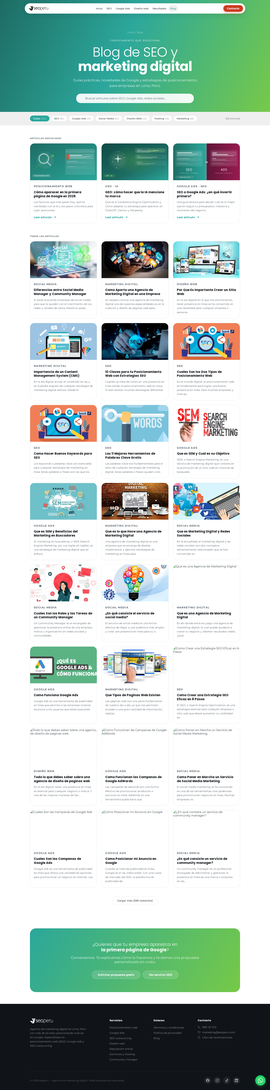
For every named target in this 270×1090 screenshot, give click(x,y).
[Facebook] (207, 1080)
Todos (39, 118)
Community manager (123, 1059)
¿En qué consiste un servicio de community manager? (202, 861)
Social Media (109, 118)
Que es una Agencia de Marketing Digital (204, 615)
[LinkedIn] (236, 1080)
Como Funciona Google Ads (56, 695)
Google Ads (123, 8)
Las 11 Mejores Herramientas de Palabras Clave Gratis (130, 455)
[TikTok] (227, 1080)
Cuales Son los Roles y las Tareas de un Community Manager (63, 615)
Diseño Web (137, 118)
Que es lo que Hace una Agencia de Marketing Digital (133, 533)
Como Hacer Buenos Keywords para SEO (63, 455)
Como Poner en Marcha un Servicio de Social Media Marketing (205, 779)
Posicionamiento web (123, 1027)
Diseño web (141, 8)
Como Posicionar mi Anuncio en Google (130, 861)
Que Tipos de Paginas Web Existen (132, 695)
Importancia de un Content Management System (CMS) (56, 374)
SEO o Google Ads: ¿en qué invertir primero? (204, 194)
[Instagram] (217, 1080)
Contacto (233, 8)
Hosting (161, 118)
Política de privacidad (167, 1032)
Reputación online (121, 1048)
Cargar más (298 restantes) (135, 900)
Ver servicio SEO (160, 974)
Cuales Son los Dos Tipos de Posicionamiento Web (199, 374)
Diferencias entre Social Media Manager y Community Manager (60, 292)
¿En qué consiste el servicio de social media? (129, 615)
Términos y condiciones (169, 1027)
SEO (109, 8)
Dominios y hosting (122, 1054)
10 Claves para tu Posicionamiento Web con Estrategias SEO (133, 374)
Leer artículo (43, 217)
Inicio (99, 8)
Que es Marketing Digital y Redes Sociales (203, 533)
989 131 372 (209, 1027)
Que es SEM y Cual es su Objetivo (203, 453)
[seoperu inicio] (38, 8)
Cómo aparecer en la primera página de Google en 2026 (57, 194)
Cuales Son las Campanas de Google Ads (57, 861)
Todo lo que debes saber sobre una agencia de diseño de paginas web (62, 779)
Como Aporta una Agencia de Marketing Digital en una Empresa (132, 292)
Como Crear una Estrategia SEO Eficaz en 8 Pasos (202, 697)
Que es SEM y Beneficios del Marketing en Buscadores (56, 533)
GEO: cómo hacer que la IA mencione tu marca (134, 194)
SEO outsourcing (120, 1038)
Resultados (159, 8)
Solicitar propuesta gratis (116, 974)
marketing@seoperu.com (218, 1032)
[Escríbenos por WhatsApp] (260, 1080)
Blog (173, 8)
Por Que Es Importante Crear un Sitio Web (206, 292)
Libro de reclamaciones (217, 1037)
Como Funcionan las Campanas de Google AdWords (133, 779)
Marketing (185, 118)
